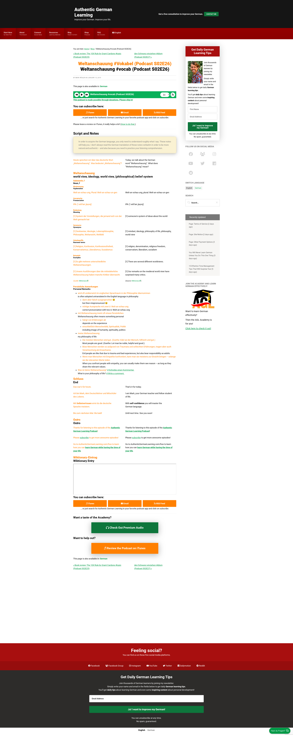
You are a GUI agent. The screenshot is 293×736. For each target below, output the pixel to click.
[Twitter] (202, 163)
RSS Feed (160, 112)
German (198, 188)
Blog (92, 49)
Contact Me (211, 14)
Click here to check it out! (198, 328)
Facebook (95, 666)
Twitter (168, 666)
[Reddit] (191, 173)
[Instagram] (214, 154)
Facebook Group (115, 666)
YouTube (153, 666)
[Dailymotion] (214, 163)
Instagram (136, 666)
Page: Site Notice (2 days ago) (201, 234)
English (189, 188)
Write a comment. (116, 373)
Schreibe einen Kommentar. (121, 370)
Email (126, 112)
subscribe (84, 437)
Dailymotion (185, 666)
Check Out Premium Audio (126, 527)
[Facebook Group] (202, 154)
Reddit (202, 666)
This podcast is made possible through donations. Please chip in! (103, 100)
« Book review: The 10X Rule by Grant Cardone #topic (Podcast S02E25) (97, 55)
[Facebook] (191, 154)
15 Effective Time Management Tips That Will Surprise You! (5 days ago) (201, 269)
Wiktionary (82, 281)
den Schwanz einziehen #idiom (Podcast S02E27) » (148, 55)
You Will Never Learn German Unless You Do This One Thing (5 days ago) (202, 255)
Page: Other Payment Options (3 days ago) (202, 243)
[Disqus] (124, 601)
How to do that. (128, 124)
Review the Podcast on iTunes (125, 548)
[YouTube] (190, 163)
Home (86, 49)
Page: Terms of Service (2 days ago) (201, 225)
